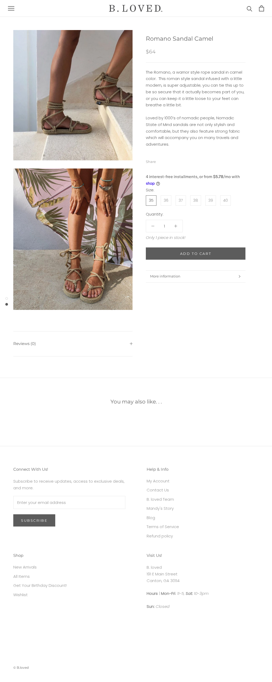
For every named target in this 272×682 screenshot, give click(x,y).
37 (180, 200)
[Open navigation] (11, 8)
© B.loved (21, 668)
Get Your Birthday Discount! (40, 585)
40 (225, 200)
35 (151, 200)
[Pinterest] (174, 160)
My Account (158, 481)
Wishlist (20, 594)
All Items (21, 576)
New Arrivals (25, 567)
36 (166, 200)
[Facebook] (161, 160)
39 (210, 200)
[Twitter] (167, 160)
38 (195, 200)
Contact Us (158, 490)
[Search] (249, 8)
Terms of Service (163, 526)
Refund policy (160, 536)
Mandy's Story (160, 508)
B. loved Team (160, 499)
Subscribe (34, 520)
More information (165, 276)
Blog (151, 517)
